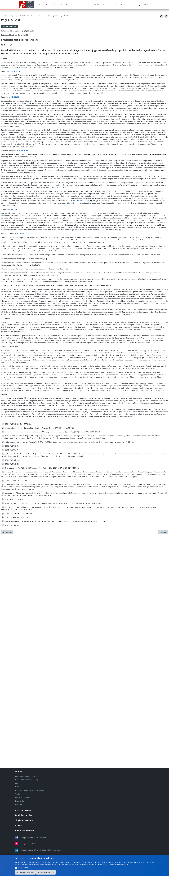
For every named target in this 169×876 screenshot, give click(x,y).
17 (3, 325)
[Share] (166, 16)
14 (77, 227)
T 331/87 (79, 201)
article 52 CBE (24, 234)
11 (101, 185)
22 (25, 398)
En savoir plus (123, 865)
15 (120, 230)
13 (70, 216)
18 (113, 338)
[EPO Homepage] (26, 5)
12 (91, 201)
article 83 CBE (16, 209)
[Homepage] (2, 16)
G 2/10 (51, 187)
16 (39, 242)
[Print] (161, 16)
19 (145, 350)
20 (30, 372)
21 (145, 383)
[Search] (139, 4)
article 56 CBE (14, 97)
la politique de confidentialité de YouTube (100, 865)
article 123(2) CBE (21, 150)
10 (27, 176)
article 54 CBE (16, 71)
